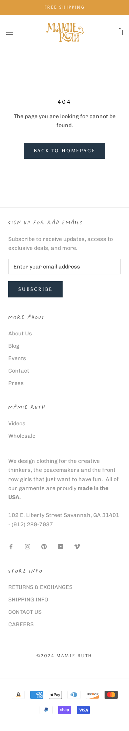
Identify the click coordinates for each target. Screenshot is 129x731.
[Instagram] (27, 546)
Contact (18, 370)
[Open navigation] (9, 32)
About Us (20, 333)
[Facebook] (11, 546)
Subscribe (35, 289)
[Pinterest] (44, 546)
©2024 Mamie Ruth (64, 655)
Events (17, 358)
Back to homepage (65, 151)
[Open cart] (120, 32)
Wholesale (21, 436)
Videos (16, 423)
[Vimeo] (77, 546)
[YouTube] (60, 546)
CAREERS (21, 624)
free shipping (64, 7)
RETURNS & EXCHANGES (40, 587)
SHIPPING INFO (28, 599)
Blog (13, 346)
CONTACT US (25, 612)
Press (16, 383)
